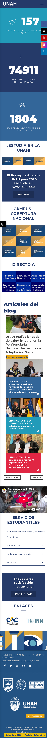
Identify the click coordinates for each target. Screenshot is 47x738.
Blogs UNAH (12, 477)
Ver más (37, 477)
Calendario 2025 (13, 735)
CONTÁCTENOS (35, 716)
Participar (23, 594)
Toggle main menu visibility (42, 3)
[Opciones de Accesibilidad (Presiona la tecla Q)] (3, 224)
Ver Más (23, 194)
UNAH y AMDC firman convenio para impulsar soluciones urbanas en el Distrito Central (21, 425)
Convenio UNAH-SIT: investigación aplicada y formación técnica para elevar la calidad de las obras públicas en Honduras (23, 387)
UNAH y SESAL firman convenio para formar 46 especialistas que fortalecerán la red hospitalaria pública (22, 462)
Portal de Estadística (35, 735)
